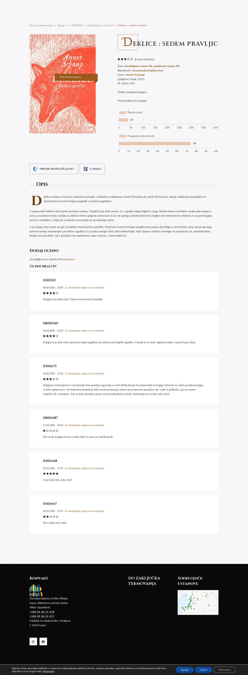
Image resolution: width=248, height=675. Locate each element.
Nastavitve (48, 671)
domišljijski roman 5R (138, 66)
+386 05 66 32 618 (42, 612)
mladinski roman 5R (167, 66)
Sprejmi (185, 669)
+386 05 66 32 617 (42, 616)
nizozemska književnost (148, 70)
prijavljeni (69, 259)
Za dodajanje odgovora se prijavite (84, 287)
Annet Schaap (135, 74)
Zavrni (203, 669)
